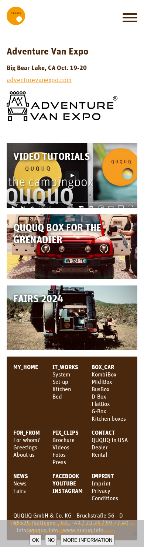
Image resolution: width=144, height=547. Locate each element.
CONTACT (103, 432)
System (61, 374)
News (20, 483)
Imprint (103, 476)
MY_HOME (25, 367)
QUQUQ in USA (110, 439)
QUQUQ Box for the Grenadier (57, 233)
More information (87, 540)
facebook (65, 476)
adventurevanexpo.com (39, 80)
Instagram (67, 490)
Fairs (19, 490)
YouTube (64, 483)
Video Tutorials (51, 156)
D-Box (99, 396)
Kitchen (61, 389)
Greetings (25, 447)
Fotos (59, 454)
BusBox (100, 389)
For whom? (26, 439)
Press (59, 462)
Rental (99, 454)
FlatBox (101, 403)
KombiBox (104, 374)
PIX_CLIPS (65, 432)
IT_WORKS (65, 367)
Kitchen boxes (109, 418)
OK (35, 540)
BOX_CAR (103, 367)
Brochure (63, 439)
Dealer (100, 447)
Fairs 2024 (38, 298)
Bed (57, 396)
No (51, 540)
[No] (134, 533)
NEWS (20, 476)
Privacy (101, 490)
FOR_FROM (26, 432)
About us (24, 454)
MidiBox (102, 381)
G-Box (99, 411)
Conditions (105, 498)
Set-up (60, 381)
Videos (60, 447)
